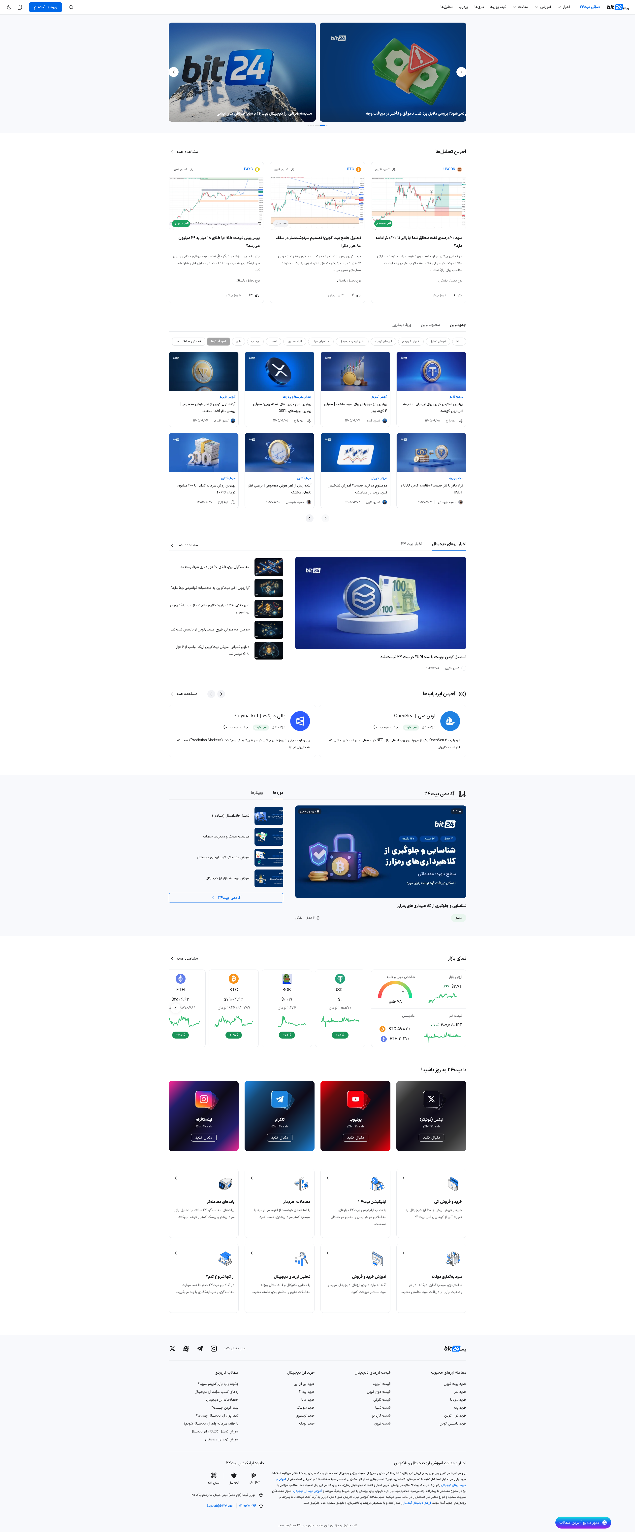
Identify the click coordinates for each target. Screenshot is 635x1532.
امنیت (273, 341)
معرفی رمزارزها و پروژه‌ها (297, 397)
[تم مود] (9, 7)
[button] (326, 125)
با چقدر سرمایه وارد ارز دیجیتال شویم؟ (211, 1423)
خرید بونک (307, 1423)
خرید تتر (460, 1391)
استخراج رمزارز (320, 341)
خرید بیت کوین (455, 1384)
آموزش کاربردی (410, 341)
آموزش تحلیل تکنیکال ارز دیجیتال (214, 1431)
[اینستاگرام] (214, 1349)
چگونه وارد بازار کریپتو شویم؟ (218, 1384)
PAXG (248, 169)
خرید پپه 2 (307, 1391)
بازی (238, 341)
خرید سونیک (306, 1407)
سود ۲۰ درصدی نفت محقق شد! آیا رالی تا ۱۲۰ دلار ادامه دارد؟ (419, 242)
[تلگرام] (200, 1348)
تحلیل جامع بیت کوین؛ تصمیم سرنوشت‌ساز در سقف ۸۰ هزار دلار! (318, 242)
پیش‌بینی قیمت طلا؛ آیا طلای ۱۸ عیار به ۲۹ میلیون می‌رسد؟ (219, 242)
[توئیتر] (172, 1348)
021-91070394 (247, 1506)
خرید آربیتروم (305, 1415)
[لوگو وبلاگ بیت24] (618, 7)
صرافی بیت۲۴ (590, 7)
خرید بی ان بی (304, 1384)
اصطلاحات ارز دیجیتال (222, 1399)
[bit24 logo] (452, 1349)
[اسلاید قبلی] (221, 694)
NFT (459, 341)
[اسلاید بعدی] (211, 694)
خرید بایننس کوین (453, 1423)
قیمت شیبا (382, 1407)
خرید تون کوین (455, 1415)
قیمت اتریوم (381, 1384)
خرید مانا (308, 1399)
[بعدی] (174, 72)
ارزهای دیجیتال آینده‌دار (417, 1503)
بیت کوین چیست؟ (225, 1407)
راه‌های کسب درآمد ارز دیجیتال (217, 1391)
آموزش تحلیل (438, 341)
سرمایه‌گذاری (456, 397)
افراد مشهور (294, 341)
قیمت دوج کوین (378, 1391)
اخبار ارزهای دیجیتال (352, 341)
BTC (350, 169)
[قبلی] (460, 72)
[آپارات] (186, 1349)
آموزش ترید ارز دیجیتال (222, 1439)
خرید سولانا (458, 1399)
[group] (340, 1008)
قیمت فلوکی (381, 1399)
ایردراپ (255, 341)
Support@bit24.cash (220, 1506)
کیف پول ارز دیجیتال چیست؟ (217, 1415)
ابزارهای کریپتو (383, 341)
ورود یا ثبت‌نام (45, 7)
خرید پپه (460, 1407)
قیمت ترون (382, 1423)
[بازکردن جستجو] (71, 7)
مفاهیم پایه (456, 478)
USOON (449, 169)
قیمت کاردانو (381, 1415)
